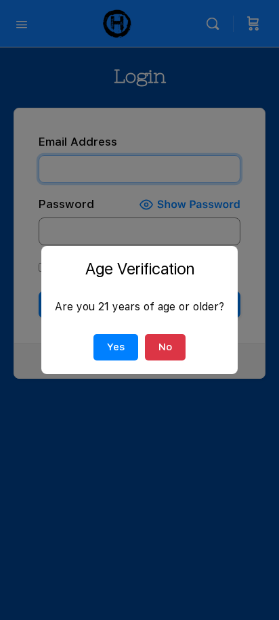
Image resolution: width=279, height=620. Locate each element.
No (165, 347)
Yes (116, 347)
